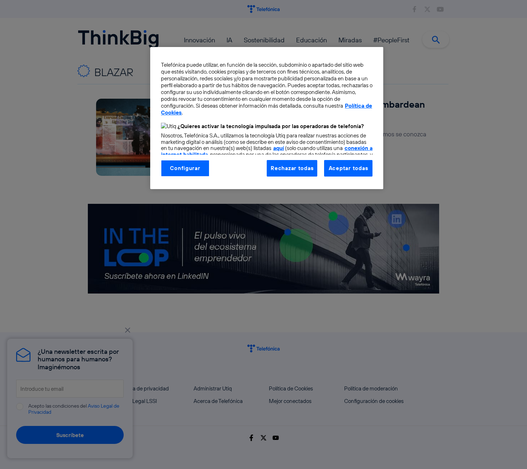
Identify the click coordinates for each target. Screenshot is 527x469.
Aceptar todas (348, 168)
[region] (266, 118)
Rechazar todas (292, 168)
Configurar (185, 168)
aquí (278, 148)
